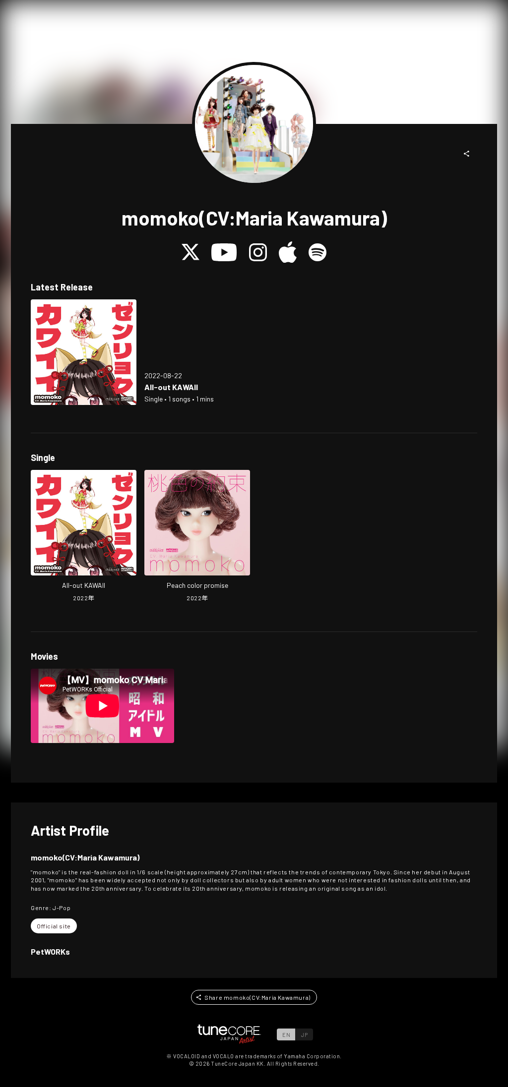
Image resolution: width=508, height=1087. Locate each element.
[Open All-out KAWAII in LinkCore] (83, 352)
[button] (466, 154)
